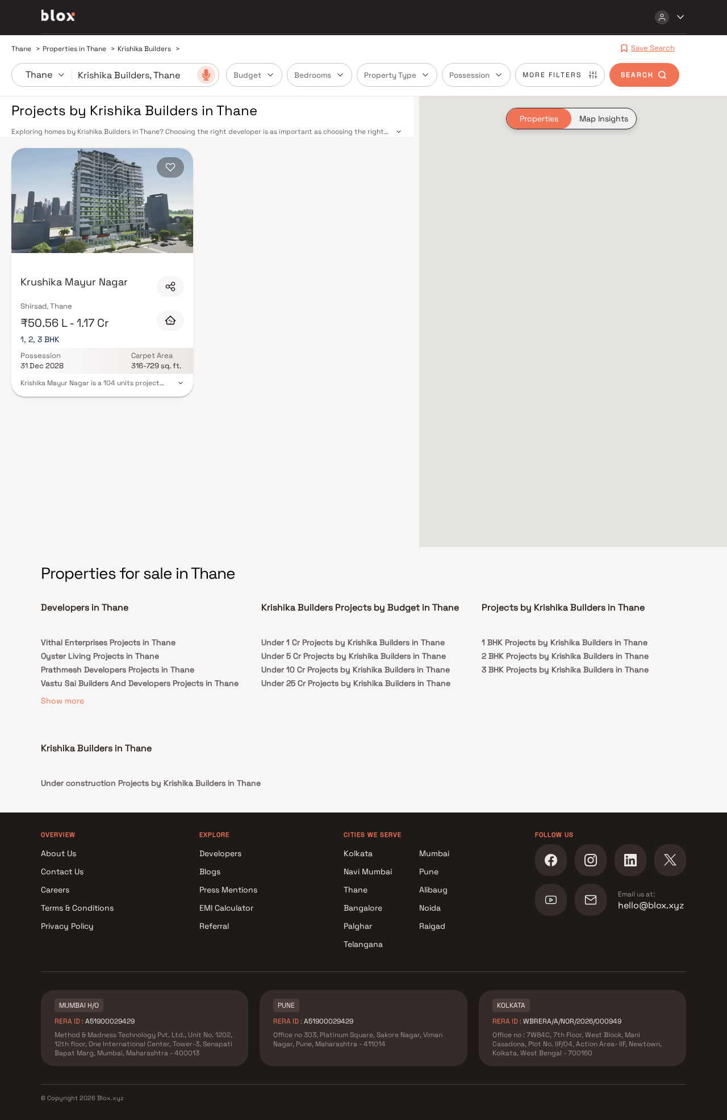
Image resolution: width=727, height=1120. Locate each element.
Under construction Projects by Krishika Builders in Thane (151, 783)
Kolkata (358, 853)
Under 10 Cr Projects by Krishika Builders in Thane (355, 669)
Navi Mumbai (368, 871)
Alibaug (433, 890)
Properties (539, 118)
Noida (430, 908)
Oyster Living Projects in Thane (100, 656)
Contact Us (62, 871)
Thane (355, 890)
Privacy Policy (67, 926)
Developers (220, 853)
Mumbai (434, 853)
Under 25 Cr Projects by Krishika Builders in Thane (355, 683)
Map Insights (603, 118)
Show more (62, 701)
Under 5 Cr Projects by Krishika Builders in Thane (353, 656)
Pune (428, 871)
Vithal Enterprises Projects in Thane (108, 642)
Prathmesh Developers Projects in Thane (117, 669)
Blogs (209, 871)
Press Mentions (228, 890)
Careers (55, 890)
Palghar (358, 926)
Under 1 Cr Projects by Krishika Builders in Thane (353, 642)
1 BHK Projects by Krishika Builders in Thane (564, 642)
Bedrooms (312, 75)
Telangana (363, 944)
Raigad (432, 926)
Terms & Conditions (77, 908)
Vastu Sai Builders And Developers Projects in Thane (140, 683)
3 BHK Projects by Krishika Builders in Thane (565, 669)
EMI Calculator (226, 908)
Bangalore (363, 908)
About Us (58, 853)
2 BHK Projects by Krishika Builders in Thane (565, 656)
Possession (469, 75)
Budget (247, 75)
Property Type (390, 75)
